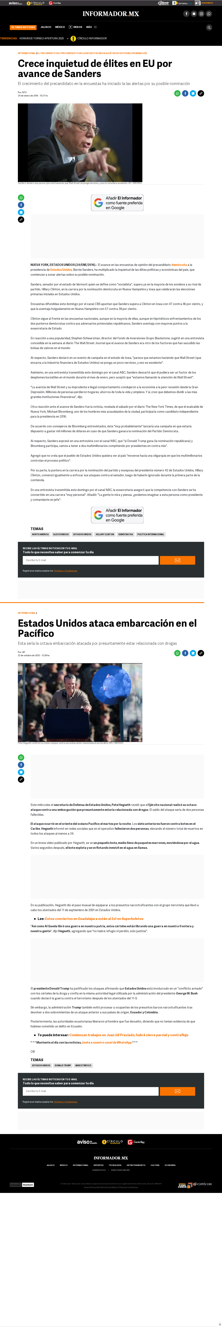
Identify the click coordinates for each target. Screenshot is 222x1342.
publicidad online (120, 1170)
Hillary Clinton (105, 534)
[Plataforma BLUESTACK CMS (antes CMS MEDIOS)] (28, 1183)
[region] (111, 1334)
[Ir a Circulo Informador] (33, 1)
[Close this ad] (219, 1324)
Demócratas (125, 534)
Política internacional (150, 534)
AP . (24, 652)
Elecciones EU (61, 534)
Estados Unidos (82, 534)
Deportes (98, 1165)
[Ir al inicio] (48, 13)
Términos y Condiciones (65, 570)
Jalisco (46, 26)
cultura (155, 1165)
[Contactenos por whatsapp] (209, 13)
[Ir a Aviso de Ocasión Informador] (15, 1)
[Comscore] (202, 1183)
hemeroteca (99, 1170)
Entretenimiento (136, 1165)
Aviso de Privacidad (92, 1187)
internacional (80, 1165)
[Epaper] (181, 2)
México (60, 26)
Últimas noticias (23, 27)
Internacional (27, 53)
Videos (77, 26)
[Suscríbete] (202, 2)
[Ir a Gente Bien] (53, 1)
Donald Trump (63, 1065)
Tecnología (115, 1165)
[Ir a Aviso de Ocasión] (87, 1138)
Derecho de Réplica (109, 1187)
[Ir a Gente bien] (136, 1138)
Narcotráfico (83, 1065)
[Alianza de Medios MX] (185, 1183)
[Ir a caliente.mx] (163, 2)
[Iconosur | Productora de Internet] (16, 1183)
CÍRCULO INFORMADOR (92, 38)
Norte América (40, 534)
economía (170, 1165)
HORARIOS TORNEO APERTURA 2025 (41, 38)
